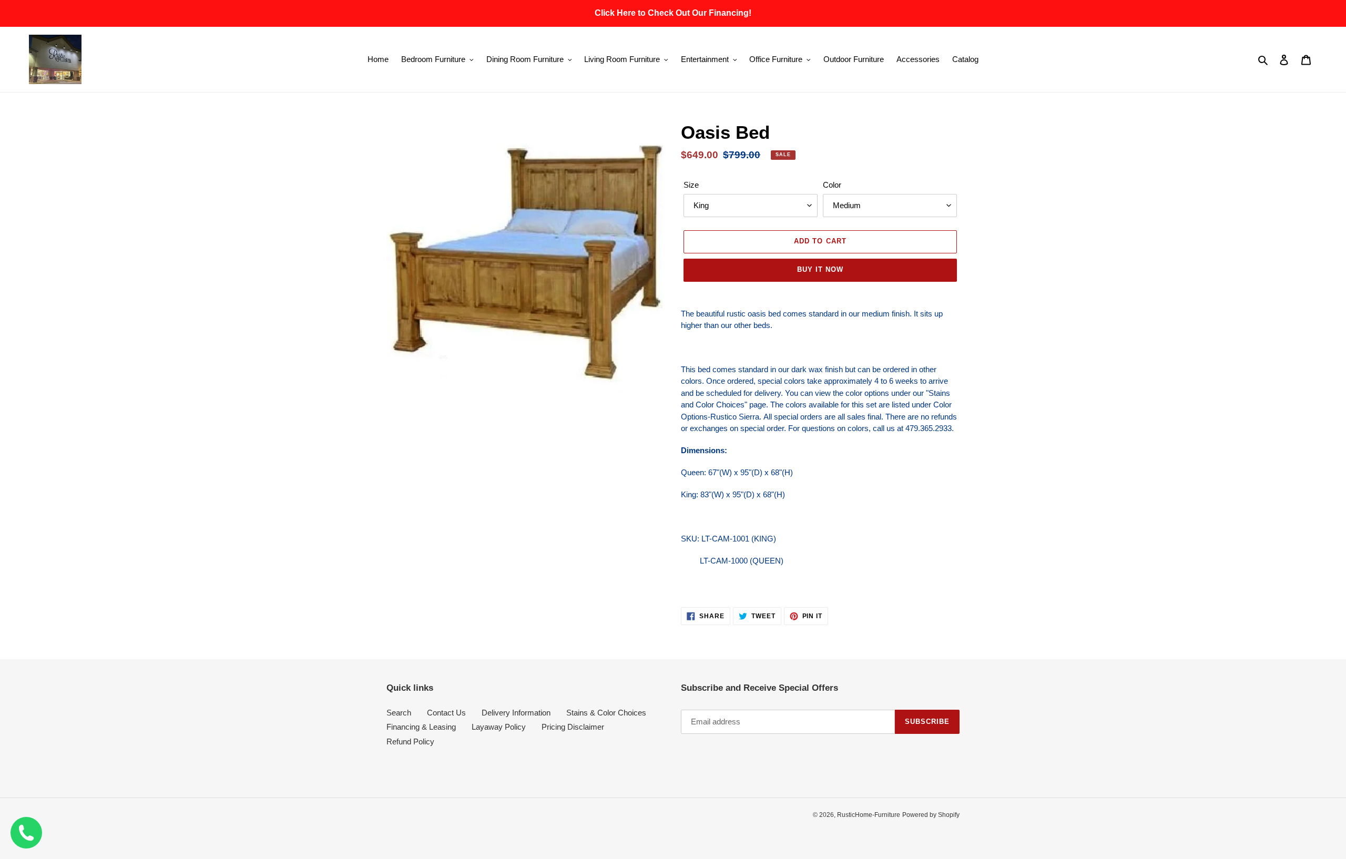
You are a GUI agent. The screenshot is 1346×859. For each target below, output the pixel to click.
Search (398, 712)
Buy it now (820, 269)
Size (691, 184)
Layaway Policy (499, 726)
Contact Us (446, 712)
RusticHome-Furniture (868, 815)
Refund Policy (410, 741)
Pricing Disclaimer (573, 726)
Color (832, 184)
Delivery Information (516, 712)
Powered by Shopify (931, 815)
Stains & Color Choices (606, 712)
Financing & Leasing (421, 726)
